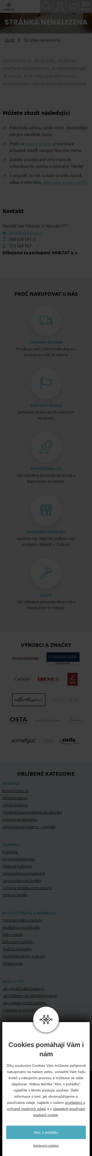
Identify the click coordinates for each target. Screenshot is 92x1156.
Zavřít (81, 34)
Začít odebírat (46, 148)
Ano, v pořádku (46, 1132)
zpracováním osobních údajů (48, 135)
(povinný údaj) (34, 75)
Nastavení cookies (46, 1146)
